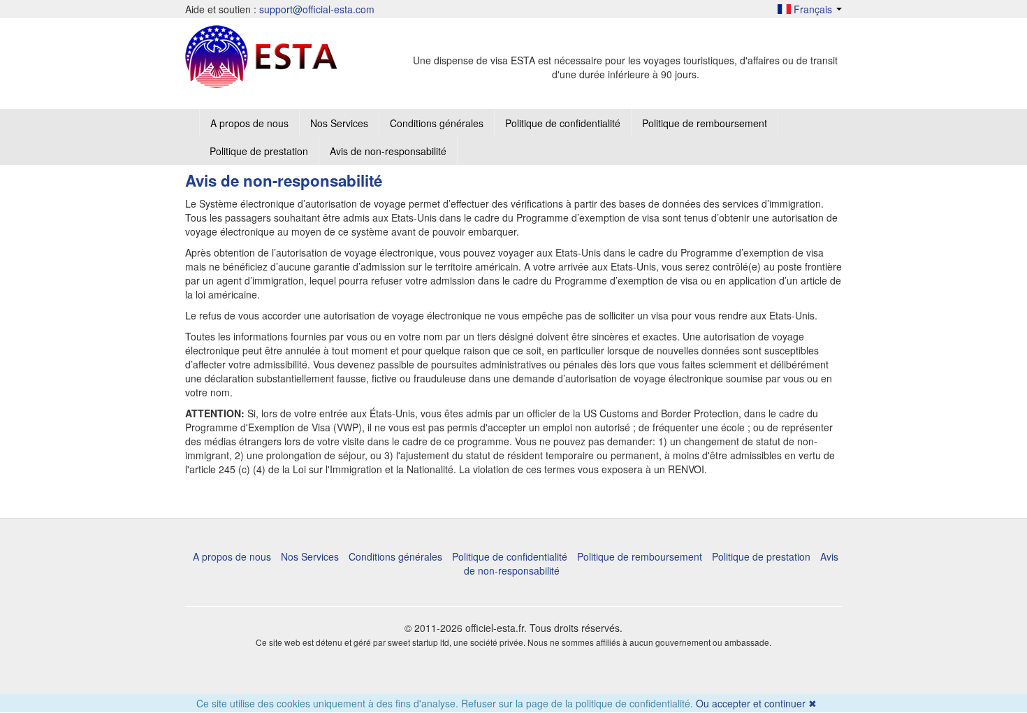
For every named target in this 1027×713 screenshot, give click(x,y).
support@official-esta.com (316, 9)
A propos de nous (249, 123)
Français (813, 9)
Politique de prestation (259, 151)
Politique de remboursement (704, 123)
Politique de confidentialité (562, 123)
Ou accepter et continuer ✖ (756, 703)
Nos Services (339, 123)
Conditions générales (436, 123)
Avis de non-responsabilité (388, 151)
